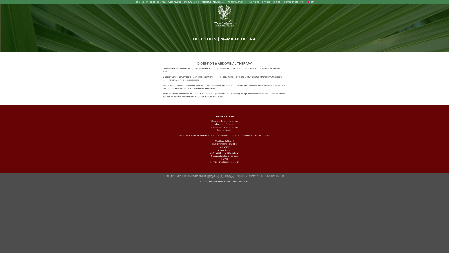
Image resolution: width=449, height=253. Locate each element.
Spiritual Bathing (191, 2)
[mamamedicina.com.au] (224, 16)
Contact (276, 2)
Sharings (266, 2)
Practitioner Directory (293, 2)
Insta (311, 2)
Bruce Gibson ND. (241, 181)
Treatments (254, 2)
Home (137, 2)
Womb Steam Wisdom (237, 2)
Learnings (154, 2)
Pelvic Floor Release (171, 2)
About (145, 2)
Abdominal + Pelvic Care (213, 2)
